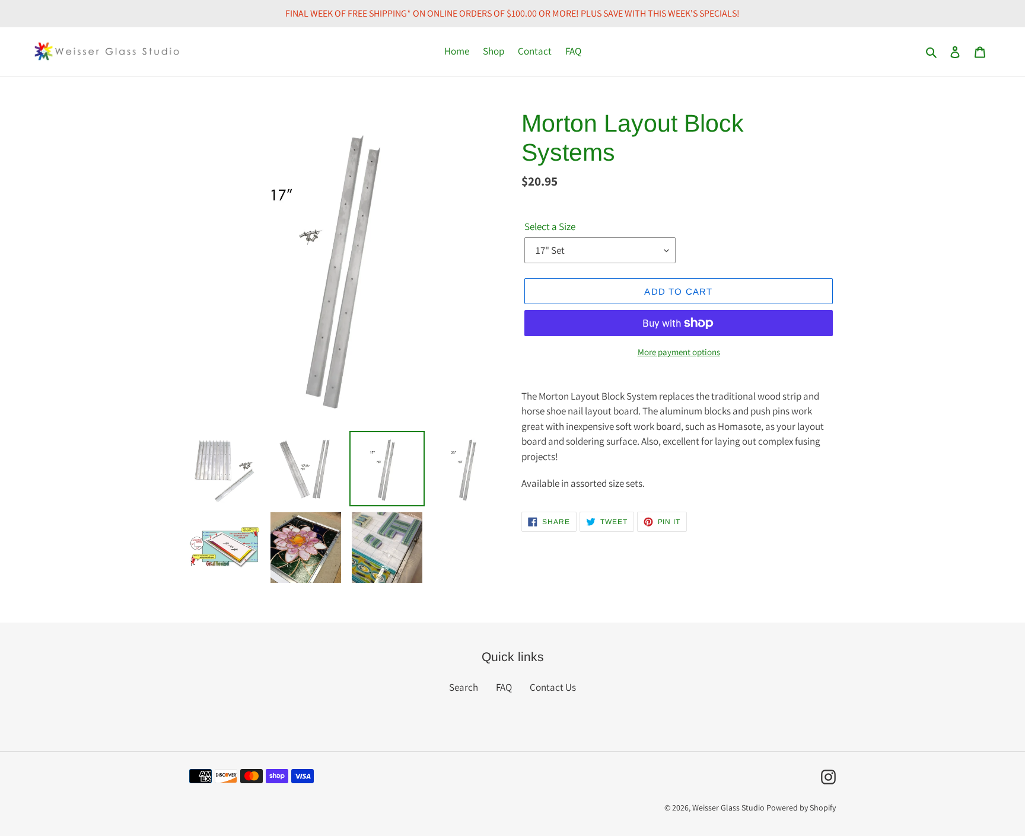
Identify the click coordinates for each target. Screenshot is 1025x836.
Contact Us (553, 687)
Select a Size (549, 226)
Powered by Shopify (801, 807)
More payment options (679, 352)
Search (463, 687)
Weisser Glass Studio (728, 807)
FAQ (504, 687)
